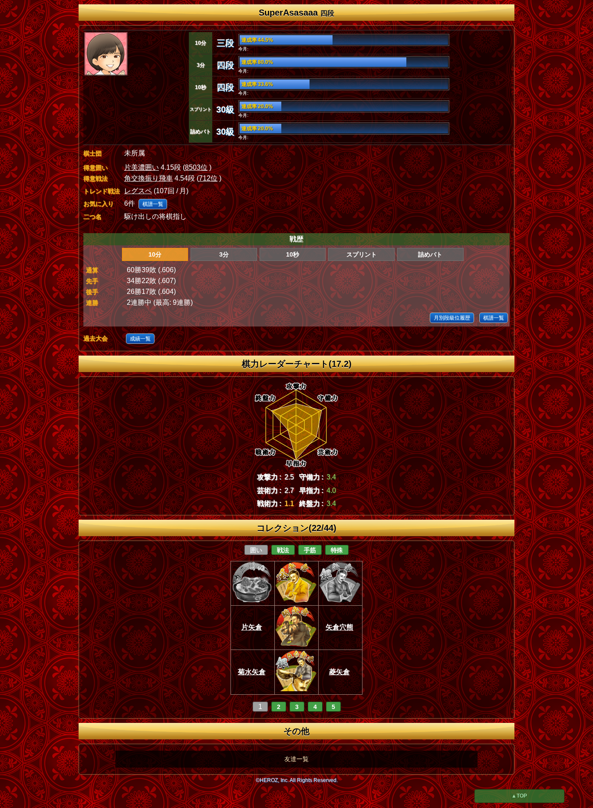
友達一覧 (296, 758)
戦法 (283, 550)
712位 (208, 178)
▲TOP (519, 796)
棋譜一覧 (152, 204)
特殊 (337, 550)
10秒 (292, 254)
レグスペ (138, 191)
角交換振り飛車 (148, 178)
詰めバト (430, 254)
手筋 (310, 550)
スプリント (361, 254)
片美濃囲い (141, 167)
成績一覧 (140, 339)
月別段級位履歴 (452, 318)
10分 (154, 254)
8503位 (196, 167)
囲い (256, 550)
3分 (224, 254)
